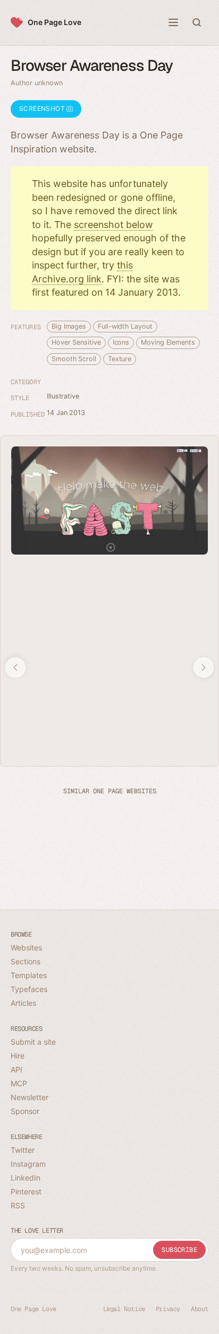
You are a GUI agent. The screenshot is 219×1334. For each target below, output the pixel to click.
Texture (119, 359)
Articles (23, 1002)
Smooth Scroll (74, 359)
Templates (29, 975)
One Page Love (54, 22)
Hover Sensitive (76, 342)
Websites (26, 947)
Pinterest (26, 1191)
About (199, 1309)
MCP (19, 1083)
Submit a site (33, 1041)
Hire (17, 1055)
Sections (25, 961)
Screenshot (42, 108)
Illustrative (63, 396)
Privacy (168, 1309)
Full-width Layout (125, 326)
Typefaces (29, 989)
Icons (121, 342)
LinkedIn (25, 1177)
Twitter (23, 1149)
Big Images (69, 326)
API (16, 1069)
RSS (18, 1205)
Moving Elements (168, 342)
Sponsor (25, 1111)
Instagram (28, 1163)
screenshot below (113, 224)
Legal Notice (124, 1309)
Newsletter (29, 1097)
